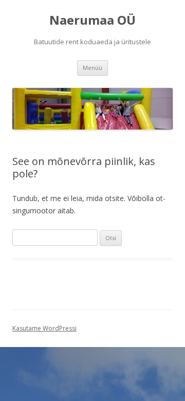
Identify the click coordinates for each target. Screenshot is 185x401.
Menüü (92, 67)
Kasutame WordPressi (44, 328)
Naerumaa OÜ (92, 20)
